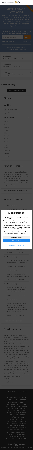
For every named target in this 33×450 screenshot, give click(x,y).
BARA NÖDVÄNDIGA (16, 237)
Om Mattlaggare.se (20, 245)
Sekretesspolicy (12, 245)
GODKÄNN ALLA (16, 241)
